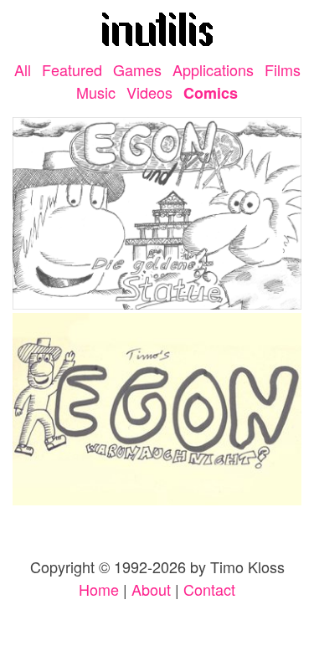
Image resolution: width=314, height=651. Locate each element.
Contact (209, 589)
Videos (149, 92)
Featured (72, 69)
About (151, 589)
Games (137, 69)
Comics (210, 93)
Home (99, 589)
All (22, 69)
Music (96, 92)
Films (283, 69)
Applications (213, 69)
